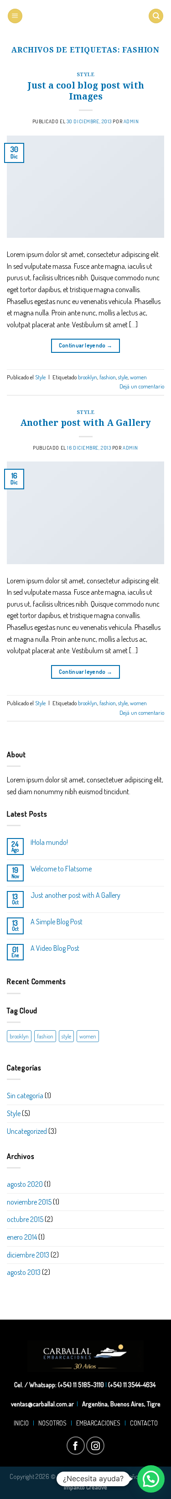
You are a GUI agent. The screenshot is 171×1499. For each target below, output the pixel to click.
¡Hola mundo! (49, 842)
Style (86, 74)
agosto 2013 (24, 1272)
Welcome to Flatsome (61, 869)
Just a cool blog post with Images (85, 91)
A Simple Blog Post (57, 921)
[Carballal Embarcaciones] (85, 16)
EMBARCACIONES (99, 1423)
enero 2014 (22, 1237)
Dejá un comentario (141, 386)
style (123, 377)
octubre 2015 (25, 1219)
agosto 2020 (25, 1184)
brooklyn (87, 377)
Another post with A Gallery (85, 422)
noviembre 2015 (29, 1201)
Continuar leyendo (86, 345)
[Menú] (15, 16)
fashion (107, 377)
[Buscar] (156, 16)
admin (131, 121)
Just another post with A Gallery (75, 895)
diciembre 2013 (28, 1254)
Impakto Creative (85, 1487)
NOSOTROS (52, 1423)
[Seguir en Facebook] (76, 1445)
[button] (151, 1479)
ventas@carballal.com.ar (42, 1403)
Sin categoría (25, 1095)
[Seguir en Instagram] (95, 1445)
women (138, 377)
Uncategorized (27, 1131)
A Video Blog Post (55, 948)
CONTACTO (142, 1423)
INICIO (22, 1423)
